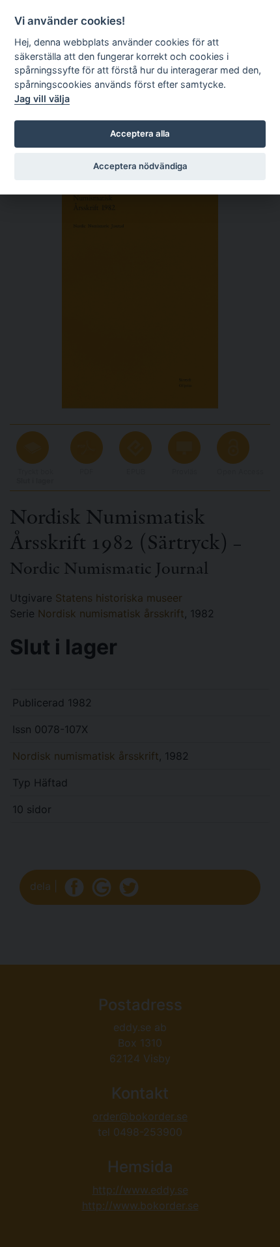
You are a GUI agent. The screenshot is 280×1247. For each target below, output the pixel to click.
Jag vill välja (42, 98)
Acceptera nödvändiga (140, 166)
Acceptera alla (140, 133)
